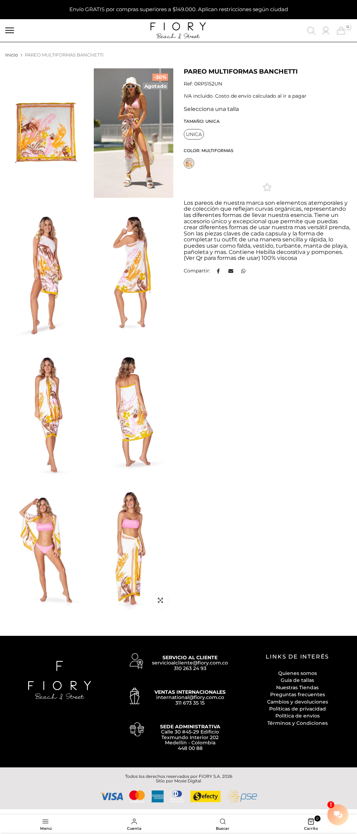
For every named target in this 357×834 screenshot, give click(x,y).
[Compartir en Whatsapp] (243, 271)
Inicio (11, 55)
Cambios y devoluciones (297, 702)
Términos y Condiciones (297, 723)
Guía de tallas (297, 680)
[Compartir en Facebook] (218, 271)
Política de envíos (297, 716)
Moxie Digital (187, 780)
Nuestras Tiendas (297, 687)
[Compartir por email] (231, 271)
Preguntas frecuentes (297, 694)
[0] (340, 30)
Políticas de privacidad (297, 709)
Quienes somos (297, 673)
